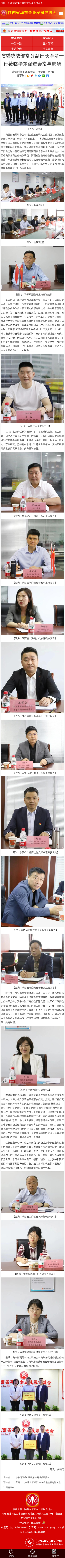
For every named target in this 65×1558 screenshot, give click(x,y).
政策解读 (48, 38)
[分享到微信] (43, 75)
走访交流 (16, 48)
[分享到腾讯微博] (35, 75)
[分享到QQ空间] (28, 75)
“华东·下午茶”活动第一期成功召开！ (32, 1477)
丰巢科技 (35, 1523)
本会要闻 (16, 38)
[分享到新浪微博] (32, 75)
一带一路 (16, 43)
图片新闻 (48, 43)
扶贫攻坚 (48, 48)
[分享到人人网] (39, 75)
